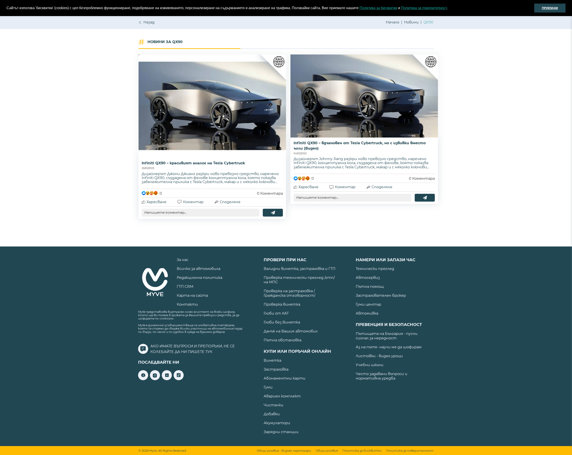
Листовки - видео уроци (379, 356)
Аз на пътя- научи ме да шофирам (389, 347)
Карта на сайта (192, 295)
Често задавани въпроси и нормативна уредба (381, 376)
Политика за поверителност (424, 8)
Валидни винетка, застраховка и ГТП (299, 269)
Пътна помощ (370, 286)
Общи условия (327, 450)
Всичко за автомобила (198, 269)
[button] (449, 8)
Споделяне (230, 202)
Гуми (268, 387)
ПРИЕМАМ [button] (550, 8)
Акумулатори (277, 423)
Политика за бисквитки (378, 8)
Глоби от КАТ (276, 313)
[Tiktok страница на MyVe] (179, 379)
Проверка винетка (282, 304)
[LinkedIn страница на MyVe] (167, 379)
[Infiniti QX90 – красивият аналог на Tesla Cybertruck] (212, 106)
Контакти (187, 304)
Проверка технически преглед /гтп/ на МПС (299, 280)
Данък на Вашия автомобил (291, 331)
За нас (182, 260)
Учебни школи (369, 365)
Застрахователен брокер (381, 295)
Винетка (272, 360)
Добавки (272, 414)
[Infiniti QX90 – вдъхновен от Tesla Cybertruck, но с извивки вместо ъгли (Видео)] (364, 96)
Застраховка (276, 369)
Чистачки (273, 405)
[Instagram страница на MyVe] (155, 379)
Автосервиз (368, 278)
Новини (411, 22)
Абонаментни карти (284, 378)
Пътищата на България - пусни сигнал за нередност (387, 336)
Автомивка (367, 313)
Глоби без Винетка (282, 322)
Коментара (270, 193)
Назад (149, 22)
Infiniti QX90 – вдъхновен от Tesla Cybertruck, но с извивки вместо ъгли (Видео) (360, 145)
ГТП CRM (185, 286)
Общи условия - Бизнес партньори (284, 450)
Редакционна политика (199, 278)
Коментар (193, 202)
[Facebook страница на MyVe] (143, 379)
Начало (392, 22)
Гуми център (368, 304)
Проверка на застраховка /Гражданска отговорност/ (289, 293)
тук (208, 352)
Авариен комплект (282, 396)
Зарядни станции (281, 432)
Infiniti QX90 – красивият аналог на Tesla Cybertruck (193, 163)
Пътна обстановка (282, 340)
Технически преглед (375, 269)
